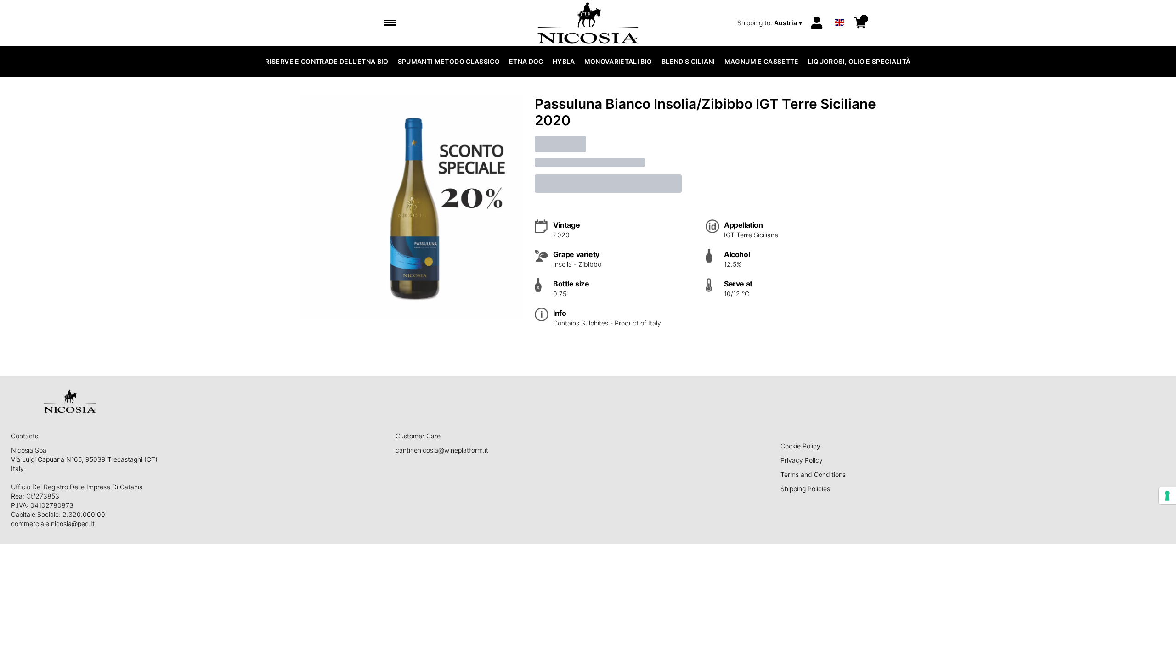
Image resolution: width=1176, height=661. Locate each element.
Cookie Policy (800, 446)
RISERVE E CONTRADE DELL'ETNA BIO (326, 61)
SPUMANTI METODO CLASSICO (449, 61)
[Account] (816, 23)
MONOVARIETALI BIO (618, 61)
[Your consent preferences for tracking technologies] (1167, 495)
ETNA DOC (526, 61)
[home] (588, 23)
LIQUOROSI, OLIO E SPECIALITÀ (859, 61)
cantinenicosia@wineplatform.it (442, 450)
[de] (839, 11)
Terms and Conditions (813, 474)
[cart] (860, 23)
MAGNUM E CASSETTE (761, 61)
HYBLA (564, 61)
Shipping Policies (805, 489)
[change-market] (770, 23)
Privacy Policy (801, 460)
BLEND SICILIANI (688, 61)
